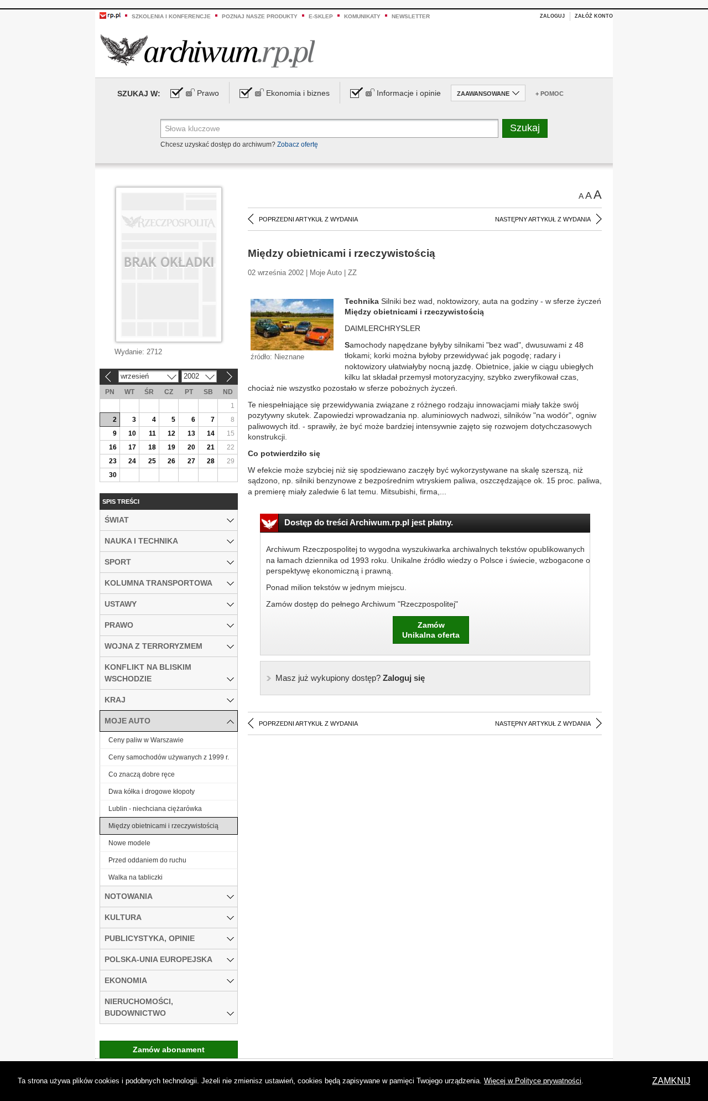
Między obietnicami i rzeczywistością (163, 826)
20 (191, 447)
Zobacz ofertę (297, 144)
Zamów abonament (169, 1049)
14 (211, 433)
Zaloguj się (350, 678)
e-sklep (321, 16)
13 (191, 433)
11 (152, 433)
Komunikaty (362, 16)
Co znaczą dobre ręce (141, 774)
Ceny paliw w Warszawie (146, 740)
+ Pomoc (549, 93)
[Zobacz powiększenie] (292, 324)
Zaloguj (552, 16)
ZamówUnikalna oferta (431, 630)
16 (113, 447)
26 (171, 461)
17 (132, 447)
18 (152, 447)
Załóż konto (594, 16)
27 (191, 461)
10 (132, 433)
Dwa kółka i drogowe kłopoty (151, 791)
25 (152, 461)
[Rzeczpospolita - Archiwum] (208, 51)
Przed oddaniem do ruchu (147, 860)
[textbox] (329, 128)
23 (113, 461)
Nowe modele (129, 843)
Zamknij (671, 1081)
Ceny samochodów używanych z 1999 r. (168, 757)
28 (211, 461)
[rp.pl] (110, 15)
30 (113, 475)
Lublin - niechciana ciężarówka (155, 809)
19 (171, 447)
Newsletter (411, 16)
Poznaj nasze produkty (260, 16)
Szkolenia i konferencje (171, 16)
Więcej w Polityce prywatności (532, 1081)
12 (171, 433)
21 (211, 447)
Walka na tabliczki (135, 877)
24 (132, 461)
